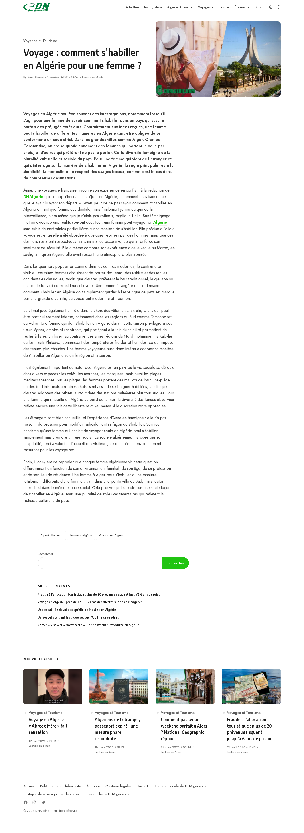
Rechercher (45, 554)
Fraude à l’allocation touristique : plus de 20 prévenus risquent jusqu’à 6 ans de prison (100, 594)
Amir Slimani (35, 77)
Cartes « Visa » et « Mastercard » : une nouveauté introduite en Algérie (88, 625)
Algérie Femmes (52, 535)
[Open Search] (278, 7)
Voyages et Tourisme (40, 40)
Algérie (160, 222)
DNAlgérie (33, 197)
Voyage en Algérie (111, 535)
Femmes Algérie (81, 535)
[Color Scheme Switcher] (270, 7)
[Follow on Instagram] (34, 802)
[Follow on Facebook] (26, 802)
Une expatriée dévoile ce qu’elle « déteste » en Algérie (77, 610)
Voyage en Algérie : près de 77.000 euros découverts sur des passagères (90, 602)
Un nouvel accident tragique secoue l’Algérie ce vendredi (79, 617)
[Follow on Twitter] (43, 802)
